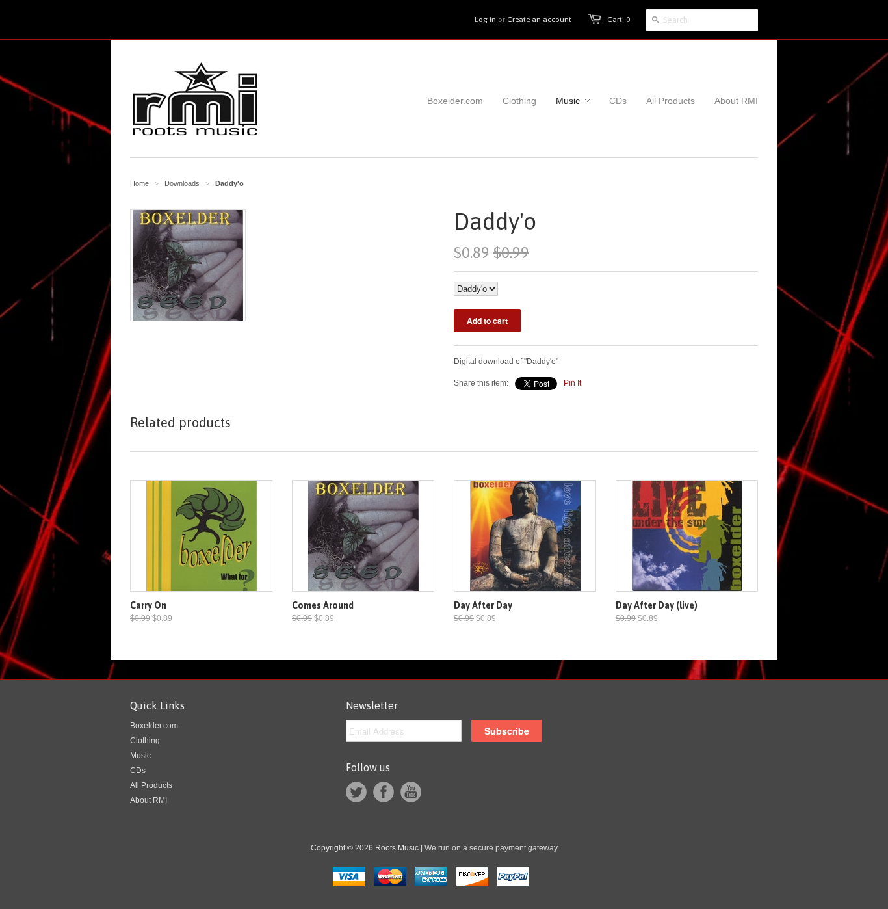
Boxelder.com (154, 725)
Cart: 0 (618, 19)
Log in (485, 19)
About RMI (148, 800)
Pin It (572, 383)
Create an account (539, 19)
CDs (138, 770)
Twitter (356, 792)
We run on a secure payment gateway (491, 847)
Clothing (145, 740)
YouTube (410, 792)
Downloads (182, 183)
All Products (151, 785)
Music (140, 755)
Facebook (383, 792)
